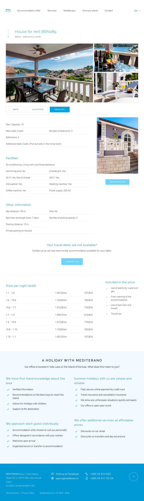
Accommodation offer (28, 10)
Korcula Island (90, 10)
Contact (109, 10)
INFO (16, 109)
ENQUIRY (60, 109)
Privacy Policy (28, 493)
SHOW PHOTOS (117, 182)
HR (136, 13)
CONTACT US (72, 261)
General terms (12, 493)
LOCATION (38, 109)
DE (135, 18)
